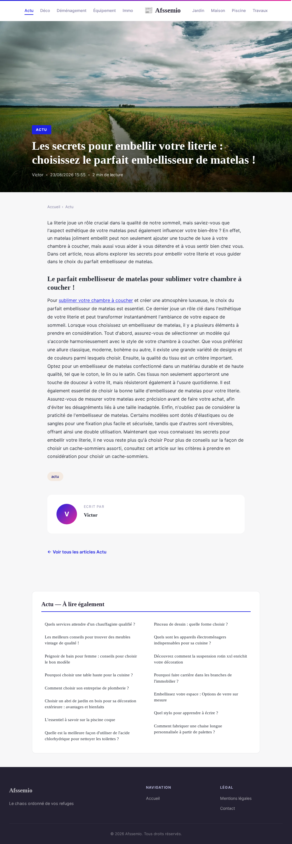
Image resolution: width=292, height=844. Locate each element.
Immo (128, 10)
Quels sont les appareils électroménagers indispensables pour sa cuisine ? (190, 639)
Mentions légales (236, 798)
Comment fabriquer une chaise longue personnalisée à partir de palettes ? (188, 728)
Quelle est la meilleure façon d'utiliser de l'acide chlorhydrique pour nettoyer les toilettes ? (87, 735)
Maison (218, 10)
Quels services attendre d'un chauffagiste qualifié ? (90, 624)
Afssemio (162, 10)
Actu (29, 10)
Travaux (260, 10)
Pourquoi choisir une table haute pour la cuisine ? (89, 674)
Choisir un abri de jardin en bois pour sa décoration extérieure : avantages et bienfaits (90, 703)
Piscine (239, 10)
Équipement (104, 10)
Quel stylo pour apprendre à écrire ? (186, 712)
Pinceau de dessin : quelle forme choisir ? (191, 624)
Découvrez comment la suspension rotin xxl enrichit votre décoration (200, 659)
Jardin (198, 10)
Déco (45, 10)
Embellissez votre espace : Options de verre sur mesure (196, 696)
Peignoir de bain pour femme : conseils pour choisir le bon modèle (91, 659)
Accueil (53, 206)
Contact (227, 808)
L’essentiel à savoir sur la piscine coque (80, 719)
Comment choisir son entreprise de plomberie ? (87, 687)
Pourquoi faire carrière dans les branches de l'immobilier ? (193, 677)
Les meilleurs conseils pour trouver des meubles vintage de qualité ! (87, 639)
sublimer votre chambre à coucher (96, 300)
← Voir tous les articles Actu (76, 552)
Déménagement (71, 10)
